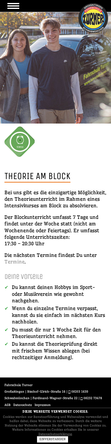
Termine (14, 262)
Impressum (43, 405)
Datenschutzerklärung (55, 434)
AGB (7, 405)
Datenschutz (22, 405)
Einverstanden (52, 439)
